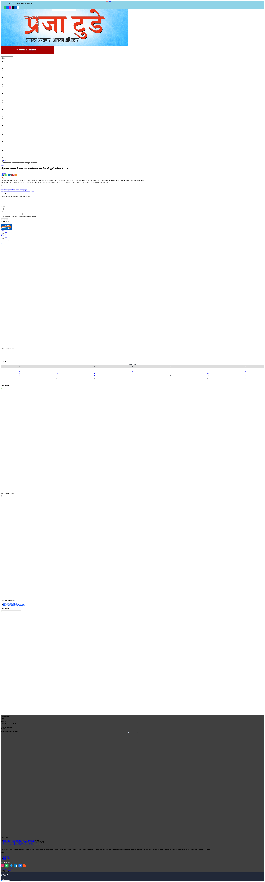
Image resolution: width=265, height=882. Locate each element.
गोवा (4, 107)
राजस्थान (5, 77)
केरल (4, 116)
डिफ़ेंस (5, 66)
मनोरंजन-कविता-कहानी (7, 157)
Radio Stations (6, 858)
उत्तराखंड (5, 68)
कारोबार (5, 146)
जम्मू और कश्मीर (6, 93)
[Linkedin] (9, 175)
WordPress (12, 871)
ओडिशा (5, 109)
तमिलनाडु (5, 111)
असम (5, 127)
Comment (3, 206)
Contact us (29, 3)
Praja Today (3, 173)
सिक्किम (5, 136)
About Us (5, 854)
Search (2, 55)
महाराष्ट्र (5, 98)
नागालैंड (5, 141)
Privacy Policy (6, 857)
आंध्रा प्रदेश (6, 118)
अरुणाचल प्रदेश (6, 125)
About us (23, 3)
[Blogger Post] (11, 175)
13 (132, 373)
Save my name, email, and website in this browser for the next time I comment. (19, 216)
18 (57, 376)
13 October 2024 (4, 172)
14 (170, 373)
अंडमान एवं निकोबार (7, 123)
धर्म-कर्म (5, 139)
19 (95, 376)
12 (95, 373)
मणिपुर (5, 130)
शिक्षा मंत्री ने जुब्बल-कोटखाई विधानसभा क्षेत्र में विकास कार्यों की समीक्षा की (18, 844)
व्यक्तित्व (5, 152)
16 (245, 373)
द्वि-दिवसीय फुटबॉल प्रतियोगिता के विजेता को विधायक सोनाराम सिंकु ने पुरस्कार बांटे (19, 842)
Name (2, 208)
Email (2, 211)
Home (18, 3)
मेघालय (5, 143)
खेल (4, 148)
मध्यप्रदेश (5, 70)
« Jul (131, 382)
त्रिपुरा (5, 132)
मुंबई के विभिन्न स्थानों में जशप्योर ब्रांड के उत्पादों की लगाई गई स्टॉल (14, 189)
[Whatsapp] (6, 175)
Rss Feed (5, 859)
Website (2, 214)
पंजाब (5, 91)
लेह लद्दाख (5, 95)
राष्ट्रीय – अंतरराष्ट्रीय (7, 63)
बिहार (5, 84)
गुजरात (5, 100)
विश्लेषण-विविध (6, 155)
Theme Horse (8, 870)
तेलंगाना (5, 120)
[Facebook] (2, 175)
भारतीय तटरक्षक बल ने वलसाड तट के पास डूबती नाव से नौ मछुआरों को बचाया (18, 840)
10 (19, 373)
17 (19, 376)
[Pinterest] (13, 175)
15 (208, 373)
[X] (4, 175)
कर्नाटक (5, 102)
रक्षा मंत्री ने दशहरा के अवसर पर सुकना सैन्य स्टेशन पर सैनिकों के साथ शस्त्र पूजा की (17, 191)
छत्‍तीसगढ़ (5, 82)
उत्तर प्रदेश (5, 75)
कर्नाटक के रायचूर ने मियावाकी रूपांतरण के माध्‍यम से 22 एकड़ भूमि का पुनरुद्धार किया (19, 841)
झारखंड (5, 86)
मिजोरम (5, 134)
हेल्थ (4, 150)
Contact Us (6, 856)
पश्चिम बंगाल (6, 104)
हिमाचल (5, 88)
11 (57, 373)
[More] (16, 175)
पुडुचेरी (5, 114)
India (6, 232)
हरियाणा (5, 79)
